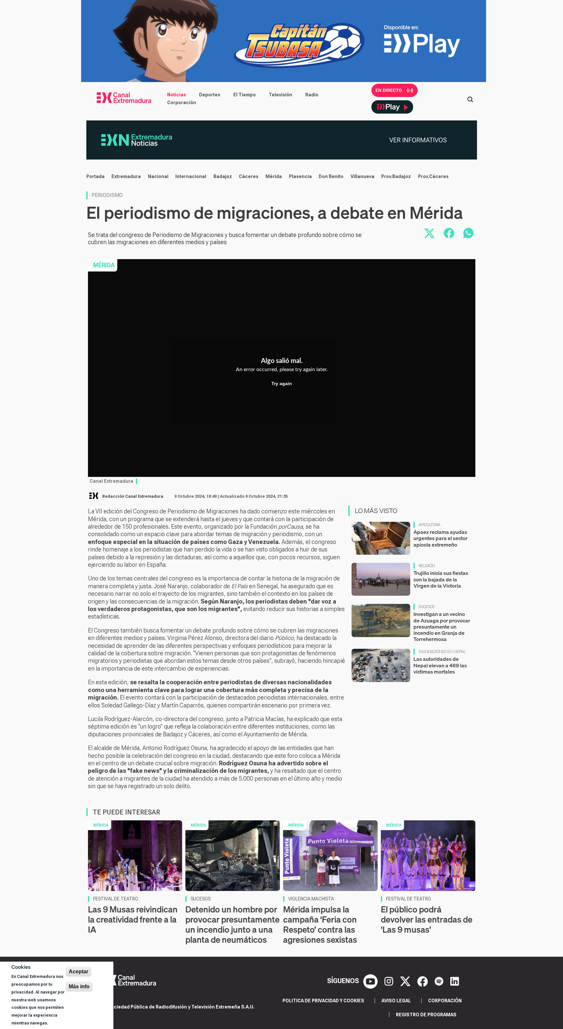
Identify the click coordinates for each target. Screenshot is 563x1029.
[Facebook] (423, 981)
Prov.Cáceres (433, 176)
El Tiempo (244, 94)
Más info (79, 986)
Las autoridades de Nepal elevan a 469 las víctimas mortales (440, 665)
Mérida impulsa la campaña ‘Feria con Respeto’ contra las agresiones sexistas (320, 925)
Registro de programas (426, 1014)
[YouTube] (371, 981)
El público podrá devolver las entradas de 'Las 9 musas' (426, 919)
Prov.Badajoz (396, 176)
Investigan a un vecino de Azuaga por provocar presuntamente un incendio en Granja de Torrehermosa (441, 626)
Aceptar (78, 971)
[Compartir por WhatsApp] (468, 233)
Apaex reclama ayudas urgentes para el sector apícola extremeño (440, 538)
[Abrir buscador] (470, 98)
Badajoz (222, 176)
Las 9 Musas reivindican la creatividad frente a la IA (133, 919)
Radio (311, 94)
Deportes (209, 94)
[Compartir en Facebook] (449, 233)
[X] (406, 981)
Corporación (181, 102)
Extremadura (126, 176)
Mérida (274, 176)
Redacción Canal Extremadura (132, 496)
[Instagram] (389, 981)
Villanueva (362, 176)
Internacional (190, 176)
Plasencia (300, 176)
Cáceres (248, 176)
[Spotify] (440, 981)
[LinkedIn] (454, 981)
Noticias (176, 94)
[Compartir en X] (429, 233)
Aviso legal (396, 1000)
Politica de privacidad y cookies (323, 1000)
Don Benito (331, 176)
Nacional (158, 176)
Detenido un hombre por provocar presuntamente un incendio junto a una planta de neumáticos (232, 925)
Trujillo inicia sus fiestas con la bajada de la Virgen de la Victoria (440, 579)
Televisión (280, 94)
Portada (95, 176)
